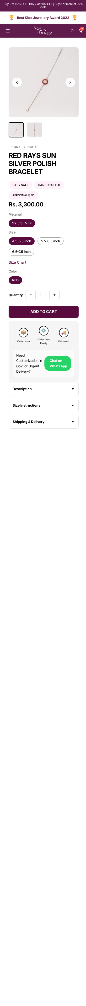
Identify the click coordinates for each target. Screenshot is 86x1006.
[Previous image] (17, 82)
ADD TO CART (43, 312)
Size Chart (17, 262)
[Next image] (70, 82)
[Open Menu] (8, 31)
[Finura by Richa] (43, 31)
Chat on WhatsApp (58, 363)
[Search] (72, 31)
